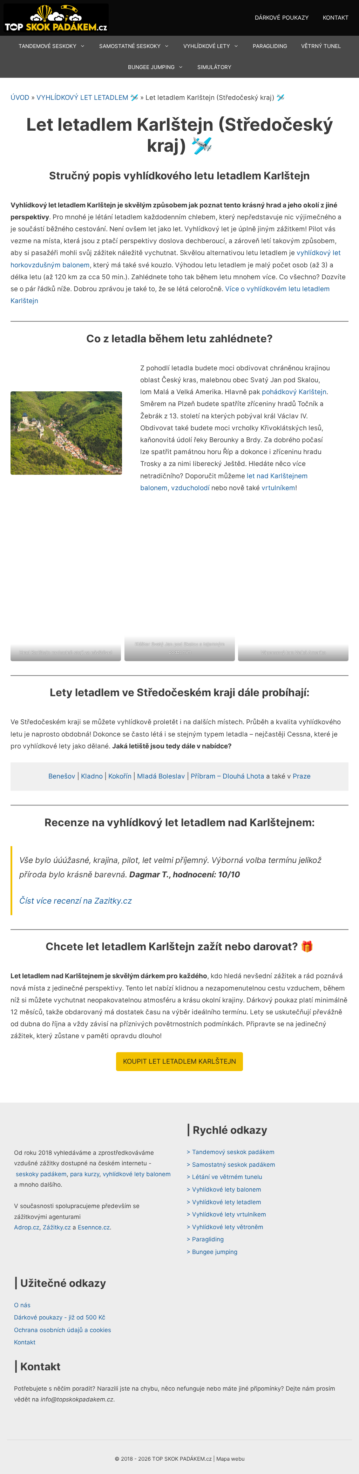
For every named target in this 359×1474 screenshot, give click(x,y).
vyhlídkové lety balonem (137, 1174)
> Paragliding (205, 1239)
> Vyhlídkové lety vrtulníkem (226, 1214)
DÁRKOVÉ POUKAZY (282, 17)
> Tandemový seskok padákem (231, 1152)
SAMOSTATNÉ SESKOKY (130, 46)
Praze (302, 776)
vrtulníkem (278, 488)
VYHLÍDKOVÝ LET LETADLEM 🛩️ (87, 98)
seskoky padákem (41, 1174)
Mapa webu (230, 1458)
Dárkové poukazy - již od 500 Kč (59, 1317)
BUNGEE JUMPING (151, 67)
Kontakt (24, 1342)
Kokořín (119, 776)
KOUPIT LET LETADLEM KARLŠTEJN (179, 1061)
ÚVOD (20, 98)
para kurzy (84, 1174)
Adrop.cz (26, 1227)
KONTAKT (335, 17)
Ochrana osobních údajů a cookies (62, 1330)
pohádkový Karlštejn (294, 392)
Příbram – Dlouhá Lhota (227, 776)
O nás (22, 1305)
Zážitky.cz (57, 1227)
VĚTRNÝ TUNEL (321, 46)
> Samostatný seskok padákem (231, 1164)
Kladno (92, 776)
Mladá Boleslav (161, 776)
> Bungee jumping (212, 1251)
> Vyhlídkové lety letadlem (224, 1202)
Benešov (61, 776)
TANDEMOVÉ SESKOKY (47, 46)
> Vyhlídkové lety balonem (224, 1189)
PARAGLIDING (270, 46)
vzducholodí (190, 488)
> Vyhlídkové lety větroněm (225, 1226)
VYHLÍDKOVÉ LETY (206, 46)
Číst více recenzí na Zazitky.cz (75, 901)
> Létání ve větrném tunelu (224, 1176)
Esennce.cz (94, 1227)
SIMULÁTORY (214, 67)
